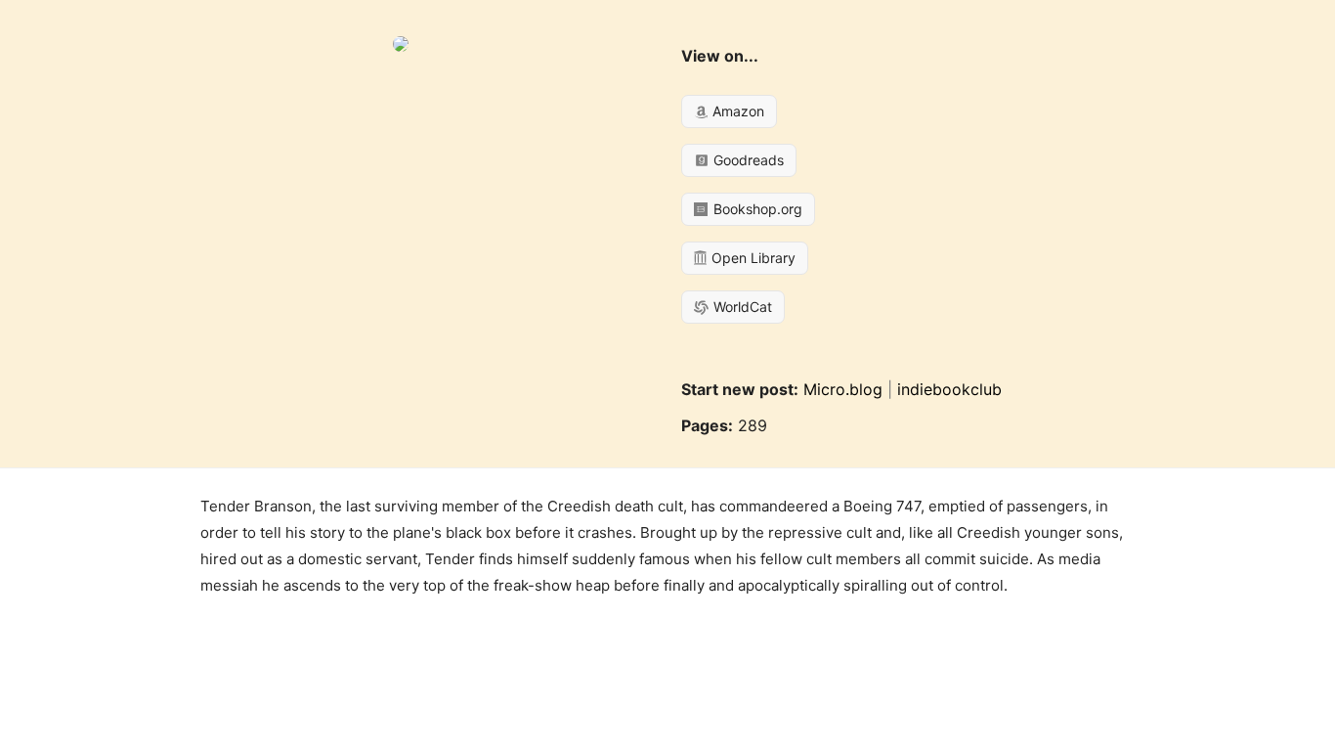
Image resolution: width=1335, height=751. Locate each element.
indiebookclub (949, 389)
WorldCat (741, 306)
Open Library (752, 257)
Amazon (736, 111)
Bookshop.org (756, 208)
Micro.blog (843, 389)
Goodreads (747, 160)
